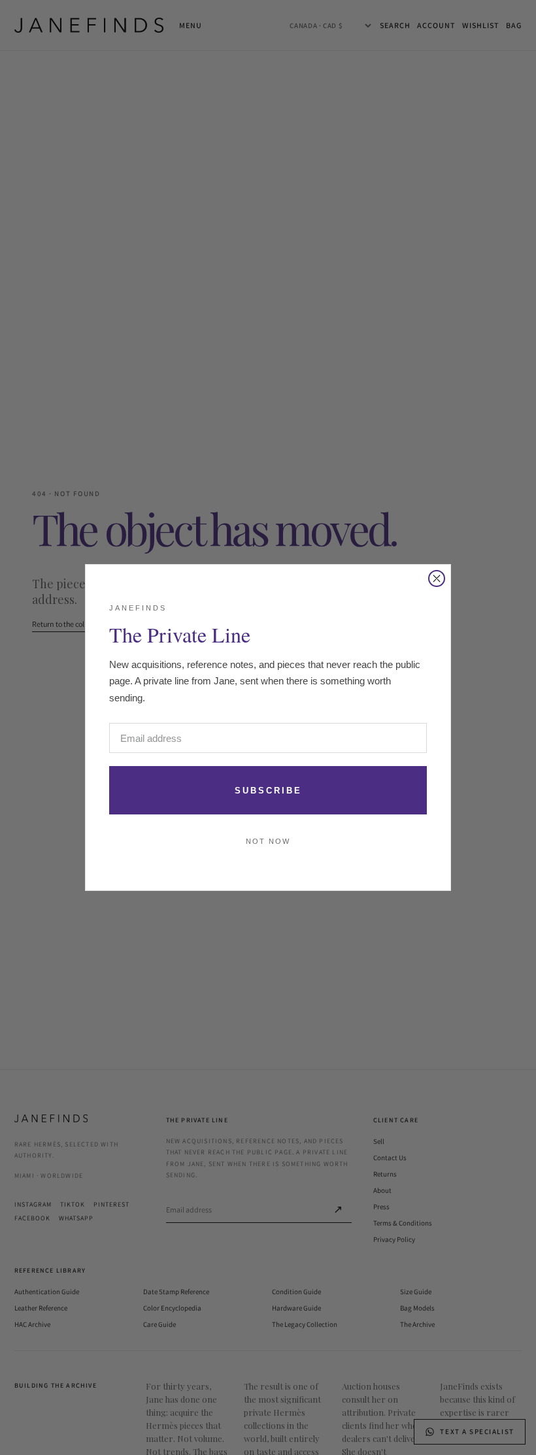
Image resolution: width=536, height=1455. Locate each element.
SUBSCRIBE (268, 790)
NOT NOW (268, 841)
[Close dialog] (436, 578)
